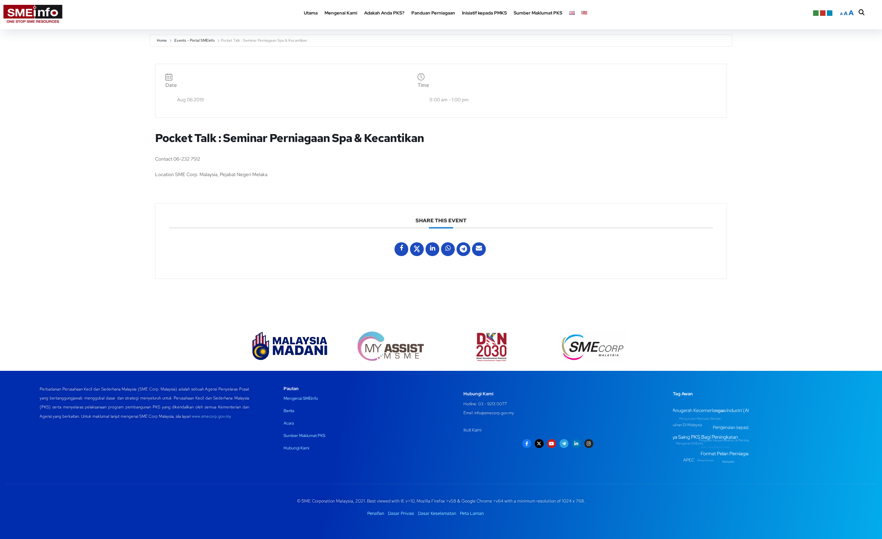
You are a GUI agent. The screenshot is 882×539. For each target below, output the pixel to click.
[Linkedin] (432, 249)
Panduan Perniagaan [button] (433, 13)
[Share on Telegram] (463, 249)
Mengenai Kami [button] (341, 13)
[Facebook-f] (526, 443)
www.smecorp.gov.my (211, 416)
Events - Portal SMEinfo (194, 40)
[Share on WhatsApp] (448, 249)
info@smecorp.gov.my (494, 413)
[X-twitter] (539, 443)
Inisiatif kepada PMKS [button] (484, 13)
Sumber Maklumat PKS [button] (538, 13)
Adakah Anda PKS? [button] (384, 13)
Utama (311, 13)
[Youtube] (551, 443)
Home (162, 40)
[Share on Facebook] (401, 249)
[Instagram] (588, 443)
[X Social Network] (417, 249)
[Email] (479, 249)
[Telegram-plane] (564, 443)
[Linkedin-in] (576, 443)
